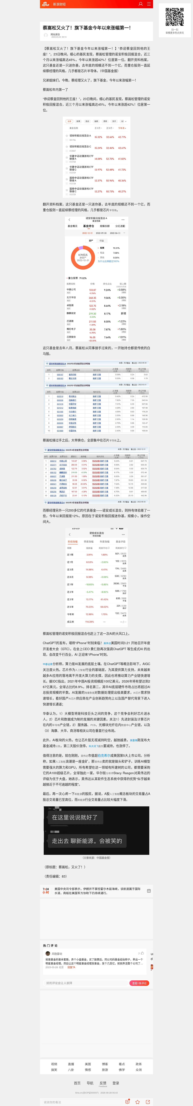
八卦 (71, 1069)
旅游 (105, 1069)
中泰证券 (48, 664)
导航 (90, 1082)
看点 (122, 1064)
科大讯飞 (93, 746)
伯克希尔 (104, 755)
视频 (54, 1064)
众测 (139, 1069)
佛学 (122, 1069)
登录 (115, 1082)
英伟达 (107, 643)
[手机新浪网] (45, 4)
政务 (139, 1064)
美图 (88, 1064)
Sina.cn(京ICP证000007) (87, 1092)
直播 (71, 1064)
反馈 (103, 1082)
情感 (88, 1069)
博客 (105, 1064)
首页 (77, 1082)
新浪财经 (59, 4)
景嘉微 (133, 740)
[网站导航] (149, 4)
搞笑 (54, 1069)
